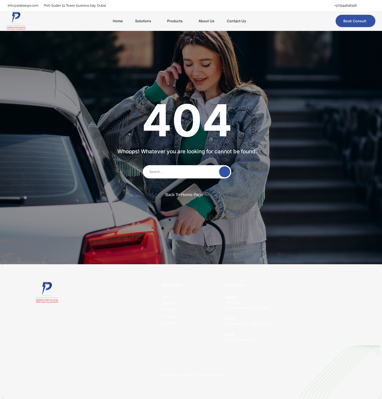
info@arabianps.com (23, 5)
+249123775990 (261, 324)
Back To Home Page (184, 194)
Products (175, 21)
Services (168, 323)
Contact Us (236, 21)
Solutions (143, 21)
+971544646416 (345, 5)
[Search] (224, 171)
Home (118, 21)
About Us (206, 21)
